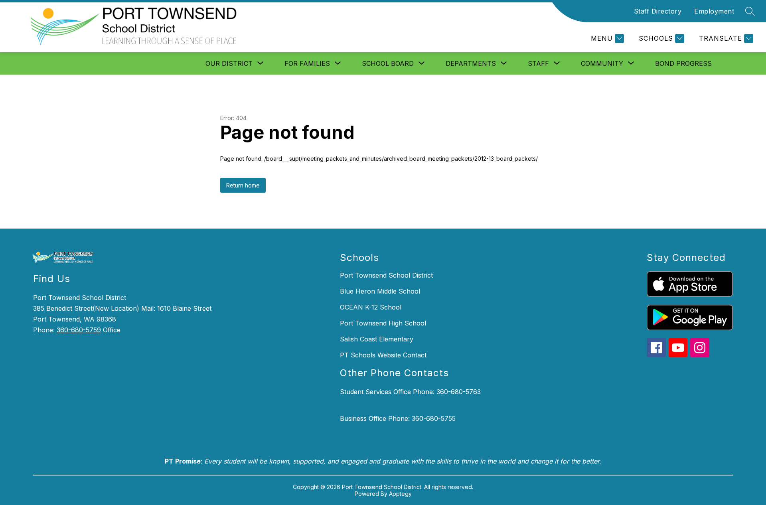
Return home (243, 185)
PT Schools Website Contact (383, 355)
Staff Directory (658, 11)
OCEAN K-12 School (370, 307)
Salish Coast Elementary (376, 339)
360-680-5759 (79, 330)
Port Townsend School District (386, 275)
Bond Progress (683, 63)
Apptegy (400, 493)
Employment (714, 11)
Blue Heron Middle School (380, 291)
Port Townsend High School (383, 323)
